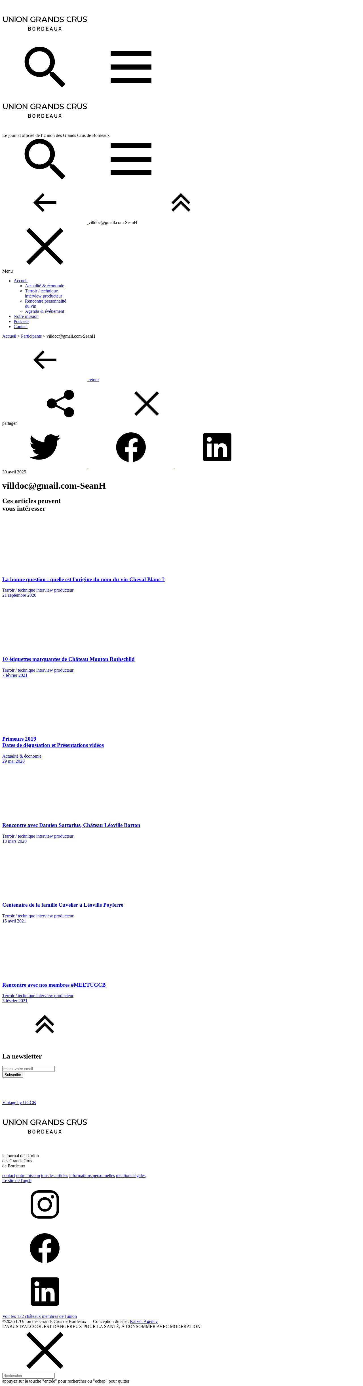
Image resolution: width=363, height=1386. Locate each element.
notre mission (28, 1175)
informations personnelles (92, 1175)
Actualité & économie (44, 285)
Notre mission (26, 316)
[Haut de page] (180, 222)
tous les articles (54, 1175)
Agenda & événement (44, 311)
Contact (21, 326)
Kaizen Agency (144, 1321)
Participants (31, 336)
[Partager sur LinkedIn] (217, 466)
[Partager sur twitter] (45, 466)
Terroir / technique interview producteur (43, 293)
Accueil (21, 280)
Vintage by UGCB (19, 1102)
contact (8, 1175)
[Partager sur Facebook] (131, 466)
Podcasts (21, 321)
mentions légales (130, 1175)
